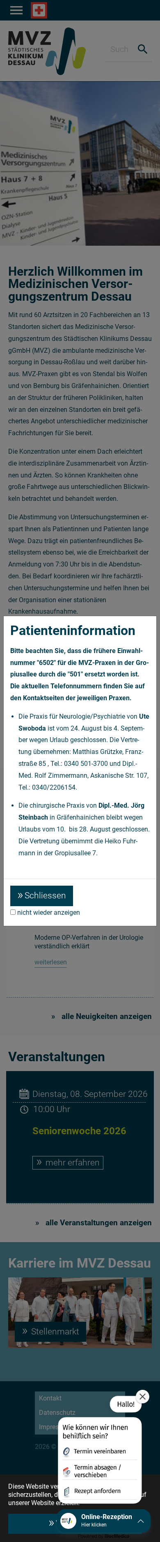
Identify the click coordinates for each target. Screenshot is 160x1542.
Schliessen (45, 895)
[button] (99, 1451)
